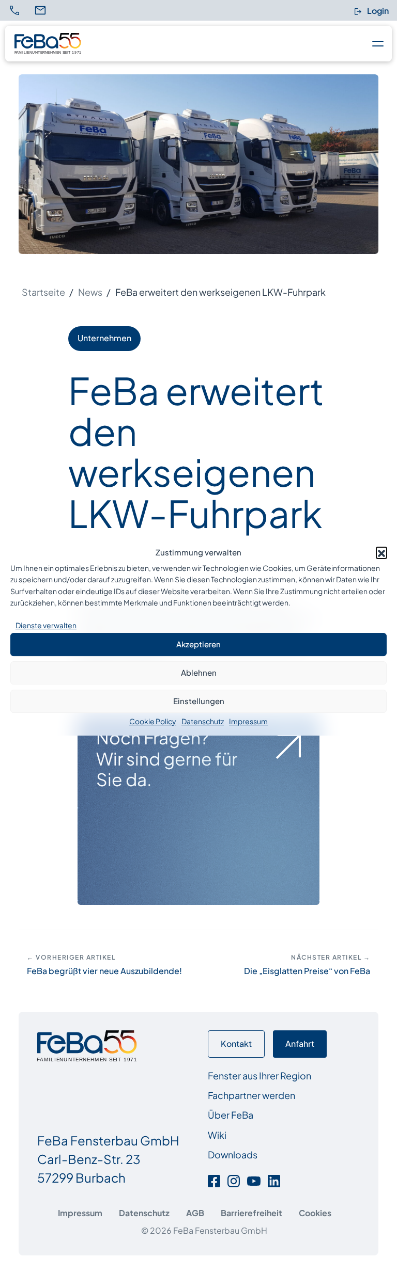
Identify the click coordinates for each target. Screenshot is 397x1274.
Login (377, 10)
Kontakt (236, 1043)
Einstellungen (198, 701)
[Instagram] (233, 1180)
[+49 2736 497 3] (17, 10)
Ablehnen (199, 672)
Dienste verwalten (46, 625)
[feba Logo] (47, 43)
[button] (381, 552)
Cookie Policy (152, 721)
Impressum (248, 721)
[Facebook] (216, 1180)
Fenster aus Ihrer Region (259, 1075)
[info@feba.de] (47, 10)
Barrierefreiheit (251, 1212)
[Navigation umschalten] (375, 43)
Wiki (217, 1135)
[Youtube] (253, 1180)
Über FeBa (230, 1115)
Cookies (315, 1212)
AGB (195, 1212)
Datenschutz (202, 721)
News (90, 292)
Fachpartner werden (251, 1095)
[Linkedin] (274, 1180)
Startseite (43, 292)
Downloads (232, 1154)
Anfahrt (299, 1043)
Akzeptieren (198, 644)
